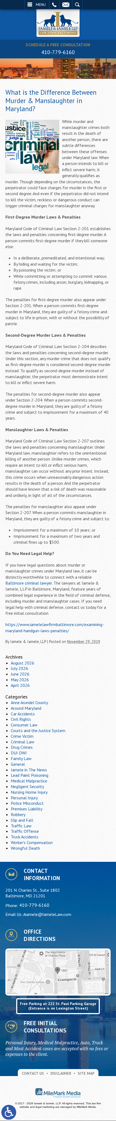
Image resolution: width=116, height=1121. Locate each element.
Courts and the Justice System (38, 730)
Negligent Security (27, 786)
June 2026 (20, 674)
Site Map (86, 1073)
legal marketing (45, 1106)
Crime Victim (22, 736)
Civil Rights (21, 719)
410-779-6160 (58, 52)
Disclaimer (60, 1073)
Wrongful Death (25, 848)
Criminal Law (22, 741)
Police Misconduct (27, 803)
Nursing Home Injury (29, 792)
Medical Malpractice (29, 780)
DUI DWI (19, 752)
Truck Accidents (24, 836)
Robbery (18, 814)
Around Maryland (26, 708)
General (18, 764)
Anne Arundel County (29, 702)
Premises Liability (26, 808)
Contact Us (33, 1073)
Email (66, 4)
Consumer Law (24, 725)
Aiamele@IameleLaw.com (47, 914)
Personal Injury (24, 797)
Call (54, 4)
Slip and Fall (22, 820)
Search (77, 4)
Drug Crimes (22, 747)
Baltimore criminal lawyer (28, 583)
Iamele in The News (29, 769)
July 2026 (19, 668)
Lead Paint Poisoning (29, 775)
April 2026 (20, 685)
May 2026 (20, 679)
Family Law (21, 758)
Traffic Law (21, 825)
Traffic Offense (25, 831)
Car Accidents (23, 713)
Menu (41, 4)
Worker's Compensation (32, 842)
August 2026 (22, 663)
